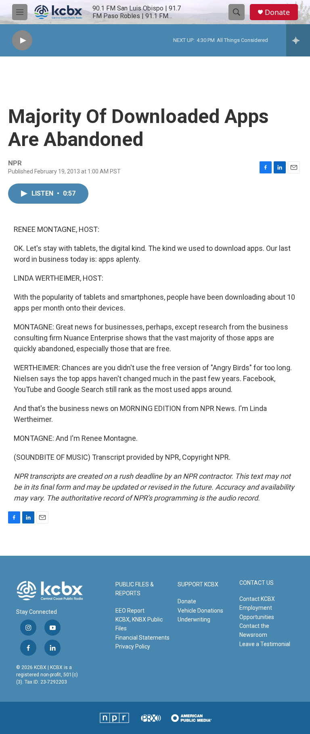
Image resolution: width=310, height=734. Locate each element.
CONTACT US (256, 583)
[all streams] (298, 40)
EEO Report (130, 610)
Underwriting (194, 619)
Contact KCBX (257, 599)
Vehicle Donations (200, 610)
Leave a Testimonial (264, 644)
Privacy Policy (132, 646)
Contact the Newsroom (254, 630)
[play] (22, 40)
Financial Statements (142, 637)
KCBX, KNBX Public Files (139, 624)
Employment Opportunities (256, 612)
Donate (277, 12)
